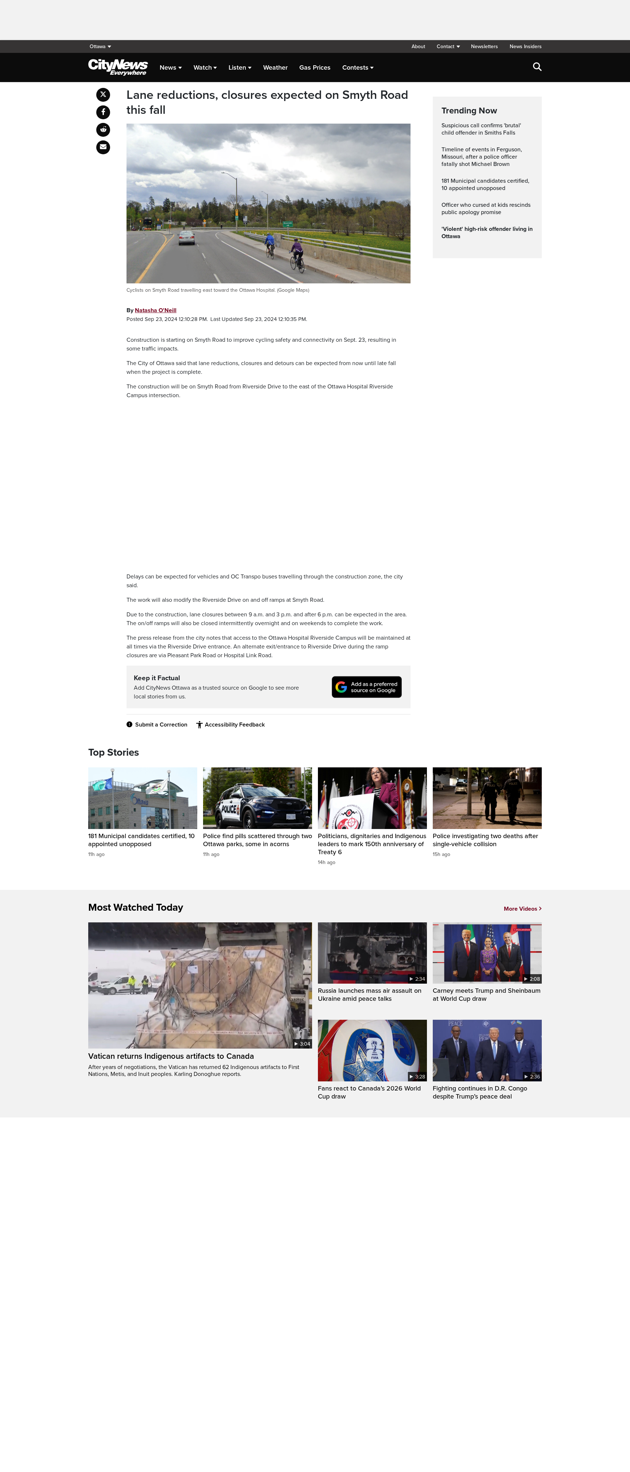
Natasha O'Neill (155, 310)
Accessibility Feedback (235, 724)
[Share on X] (103, 95)
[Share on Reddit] (103, 130)
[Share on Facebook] (103, 112)
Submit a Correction (161, 724)
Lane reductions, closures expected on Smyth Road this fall (267, 102)
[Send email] (103, 147)
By (151, 310)
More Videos (520, 909)
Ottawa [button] (97, 46)
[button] (448, 46)
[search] (537, 67)
